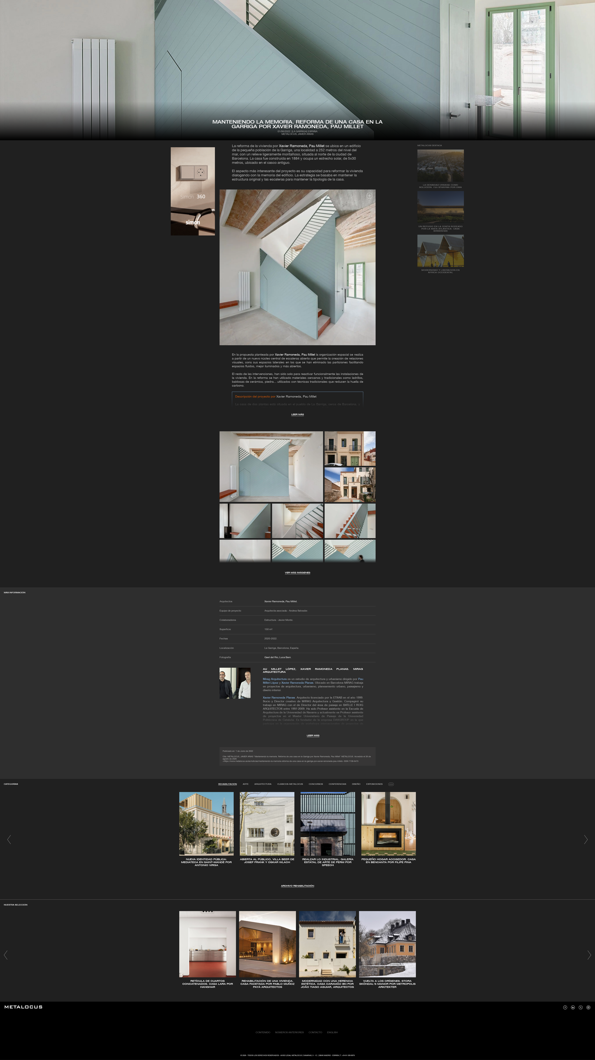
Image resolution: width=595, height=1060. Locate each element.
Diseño (356, 784)
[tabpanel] (297, 840)
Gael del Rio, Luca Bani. (277, 657)
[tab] (227, 784)
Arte (246, 784)
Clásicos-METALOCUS (290, 784)
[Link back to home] (23, 1007)
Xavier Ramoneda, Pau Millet (301, 146)
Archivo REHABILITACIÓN (297, 886)
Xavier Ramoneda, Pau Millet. (280, 602)
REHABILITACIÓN (227, 784)
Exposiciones (374, 784)
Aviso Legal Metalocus (291, 1055)
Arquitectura (262, 784)
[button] (9, 839)
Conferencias (337, 784)
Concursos (316, 784)
